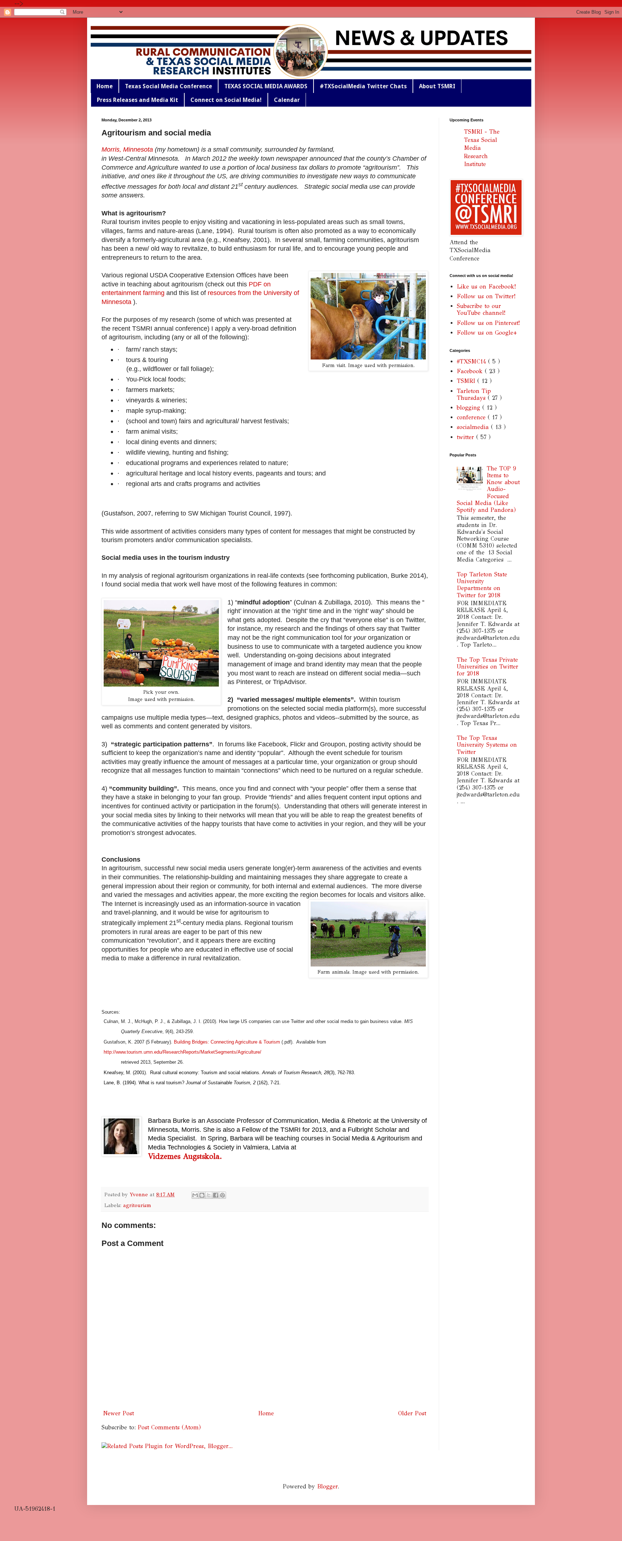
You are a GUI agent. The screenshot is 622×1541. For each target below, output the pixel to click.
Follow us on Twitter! (486, 296)
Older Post (412, 1413)
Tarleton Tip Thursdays (474, 394)
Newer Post (118, 1413)
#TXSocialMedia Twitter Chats (363, 86)
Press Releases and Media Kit (137, 100)
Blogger (327, 1486)
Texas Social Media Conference (168, 86)
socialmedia (474, 427)
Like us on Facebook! (486, 286)
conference (472, 417)
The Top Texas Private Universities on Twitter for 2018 (487, 666)
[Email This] (195, 1195)
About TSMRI (437, 86)
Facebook (471, 371)
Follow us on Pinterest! (488, 323)
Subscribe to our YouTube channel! (481, 309)
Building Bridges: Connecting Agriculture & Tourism (226, 1042)
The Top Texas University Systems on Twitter (487, 744)
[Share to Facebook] (215, 1195)
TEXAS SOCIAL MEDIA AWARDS (265, 86)
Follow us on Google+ (487, 332)
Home (104, 86)
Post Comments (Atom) (169, 1427)
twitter (466, 437)
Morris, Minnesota (127, 149)
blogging (469, 407)
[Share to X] (208, 1195)
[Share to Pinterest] (222, 1195)
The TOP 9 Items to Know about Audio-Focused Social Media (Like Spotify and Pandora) (488, 489)
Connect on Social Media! (226, 100)
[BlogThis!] (202, 1195)
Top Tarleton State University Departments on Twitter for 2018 (482, 585)
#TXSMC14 (472, 361)
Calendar (287, 100)
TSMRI (467, 381)
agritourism (137, 1205)
